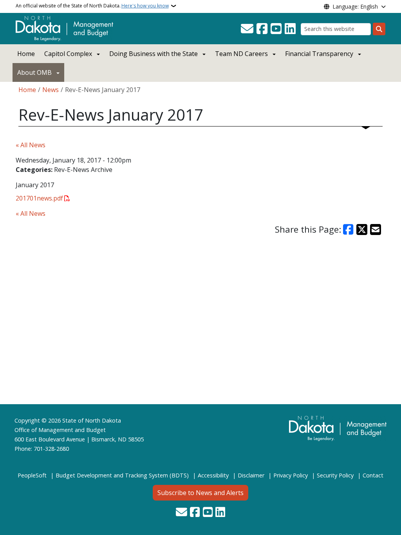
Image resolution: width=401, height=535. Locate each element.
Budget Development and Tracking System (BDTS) (122, 475)
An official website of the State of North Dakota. (92, 5)
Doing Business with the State (153, 53)
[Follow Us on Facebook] (261, 29)
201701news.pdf (39, 198)
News (50, 89)
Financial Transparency (319, 53)
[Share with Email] (375, 229)
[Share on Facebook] (348, 229)
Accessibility (213, 475)
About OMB (34, 72)
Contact (373, 475)
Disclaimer (251, 475)
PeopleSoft (32, 475)
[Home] (64, 27)
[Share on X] (362, 229)
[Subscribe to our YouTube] (276, 29)
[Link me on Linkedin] (290, 29)
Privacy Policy (290, 475)
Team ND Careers (241, 53)
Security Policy (335, 475)
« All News (30, 145)
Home (26, 53)
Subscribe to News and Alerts (200, 492)
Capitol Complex (68, 53)
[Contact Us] (247, 29)
